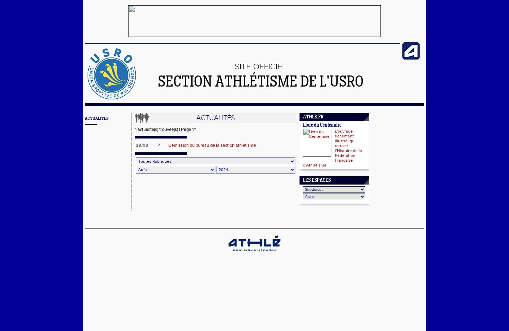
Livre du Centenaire (322, 125)
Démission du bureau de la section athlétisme (212, 145)
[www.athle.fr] (411, 58)
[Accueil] (111, 98)
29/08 (142, 145)
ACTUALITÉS (96, 118)
